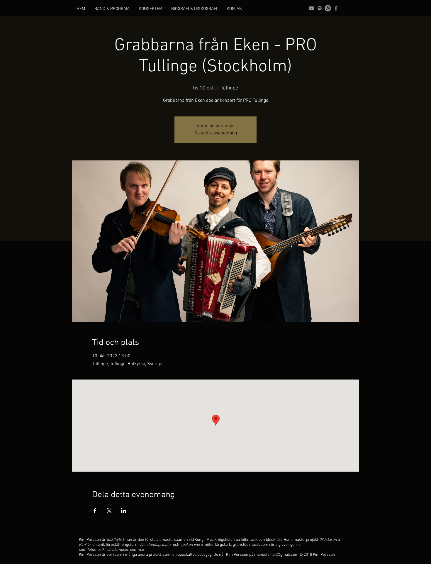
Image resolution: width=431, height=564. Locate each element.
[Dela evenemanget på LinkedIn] (123, 510)
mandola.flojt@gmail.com (276, 554)
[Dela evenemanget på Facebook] (95, 510)
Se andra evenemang (215, 133)
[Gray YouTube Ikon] (311, 8)
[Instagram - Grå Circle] (328, 8)
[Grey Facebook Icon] (336, 8)
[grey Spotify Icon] (319, 8)
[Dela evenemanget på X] (109, 510)
